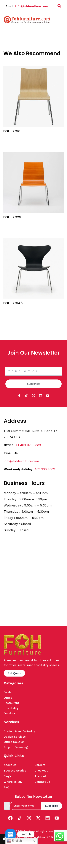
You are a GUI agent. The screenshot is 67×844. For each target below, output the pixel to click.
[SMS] (10, 834)
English (16, 840)
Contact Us (42, 782)
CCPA (50, 837)
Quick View (10, 141)
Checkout (41, 770)
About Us (10, 765)
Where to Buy (13, 782)
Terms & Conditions (33, 837)
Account (40, 776)
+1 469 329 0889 (28, 445)
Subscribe (51, 805)
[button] (59, 6)
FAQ (6, 787)
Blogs (7, 776)
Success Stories (15, 770)
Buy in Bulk (10, 137)
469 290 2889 (44, 469)
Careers (40, 765)
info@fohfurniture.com (31, 6)
